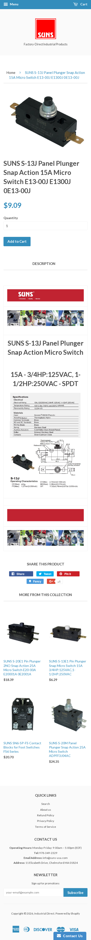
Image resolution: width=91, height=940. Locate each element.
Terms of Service (45, 826)
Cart (84, 4)
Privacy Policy (45, 821)
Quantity (11, 218)
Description (43, 263)
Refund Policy (45, 815)
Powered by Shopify (68, 913)
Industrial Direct (44, 913)
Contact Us (72, 936)
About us (45, 809)
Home (10, 72)
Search (45, 804)
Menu (13, 4)
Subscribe (75, 892)
